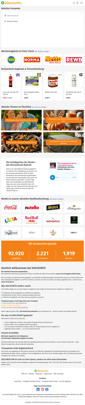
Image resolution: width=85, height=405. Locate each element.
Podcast (31, 374)
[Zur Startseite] (12, 3)
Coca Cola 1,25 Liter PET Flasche (10, 93)
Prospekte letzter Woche (50, 381)
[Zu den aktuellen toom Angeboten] (32, 60)
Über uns (24, 374)
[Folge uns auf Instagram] (42, 389)
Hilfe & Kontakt (58, 374)
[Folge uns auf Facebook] (47, 389)
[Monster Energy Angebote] (74, 220)
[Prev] (2, 60)
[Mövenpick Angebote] (53, 220)
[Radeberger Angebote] (53, 232)
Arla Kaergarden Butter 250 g (31, 93)
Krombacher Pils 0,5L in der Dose (73, 93)
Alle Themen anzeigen (39, 107)
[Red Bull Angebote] (32, 220)
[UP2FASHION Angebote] (11, 232)
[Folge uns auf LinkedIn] (38, 389)
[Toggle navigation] (81, 3)
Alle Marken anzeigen (56, 199)
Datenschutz (48, 374)
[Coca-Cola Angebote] (11, 207)
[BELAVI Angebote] (32, 232)
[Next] (83, 60)
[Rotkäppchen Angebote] (74, 207)
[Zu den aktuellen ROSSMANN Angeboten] (74, 60)
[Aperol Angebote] (53, 207)
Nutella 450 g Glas (51, 92)
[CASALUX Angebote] (74, 232)
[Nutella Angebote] (32, 207)
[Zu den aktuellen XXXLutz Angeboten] (11, 60)
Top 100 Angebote (65, 381)
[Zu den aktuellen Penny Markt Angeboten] (53, 60)
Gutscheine (18, 381)
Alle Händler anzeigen (42, 51)
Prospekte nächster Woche (32, 381)
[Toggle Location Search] (77, 3)
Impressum (39, 374)
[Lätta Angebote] (11, 220)
